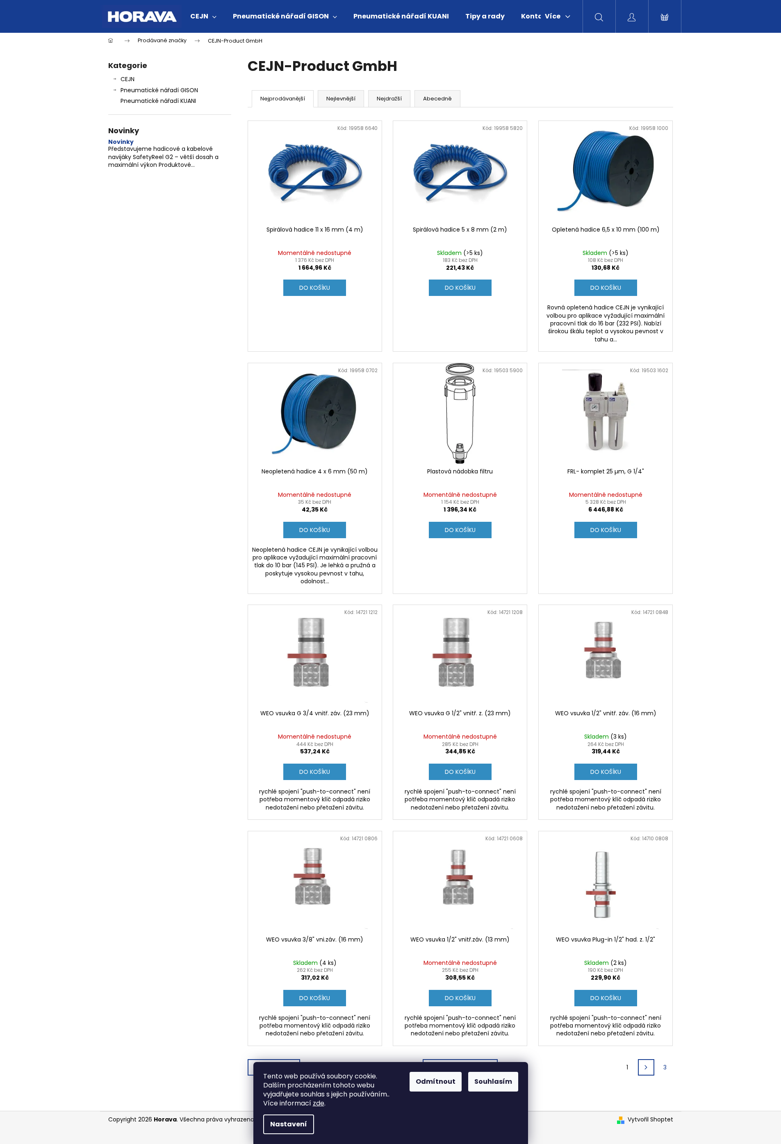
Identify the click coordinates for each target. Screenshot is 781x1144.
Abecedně (437, 98)
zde (318, 1103)
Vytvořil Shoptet (650, 1120)
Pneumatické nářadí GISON (159, 90)
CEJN (127, 79)
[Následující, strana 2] (646, 1067)
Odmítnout (435, 1081)
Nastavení (288, 1124)
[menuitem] (203, 16)
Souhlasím (493, 1081)
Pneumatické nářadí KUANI (158, 101)
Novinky (121, 142)
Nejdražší (389, 98)
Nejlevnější (340, 98)
